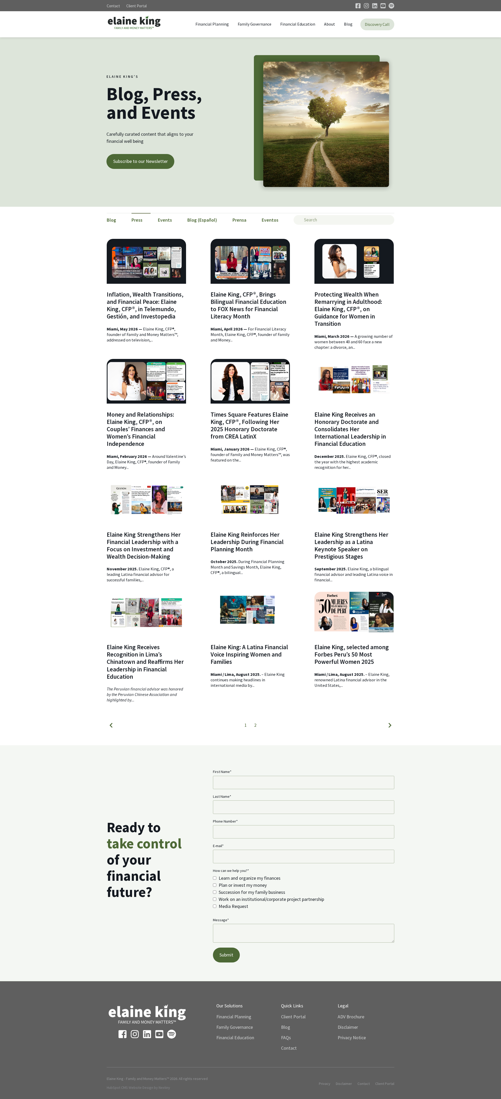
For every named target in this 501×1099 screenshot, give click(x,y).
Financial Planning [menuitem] (233, 1017)
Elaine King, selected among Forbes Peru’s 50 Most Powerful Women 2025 (351, 654)
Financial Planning (212, 24)
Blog (348, 24)
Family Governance (254, 24)
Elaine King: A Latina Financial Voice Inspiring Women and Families (249, 654)
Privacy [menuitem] (324, 1083)
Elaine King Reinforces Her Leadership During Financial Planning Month (247, 542)
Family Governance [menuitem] (234, 1027)
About (329, 24)
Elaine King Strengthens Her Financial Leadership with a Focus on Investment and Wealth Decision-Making (144, 545)
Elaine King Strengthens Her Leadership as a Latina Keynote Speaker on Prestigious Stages (351, 545)
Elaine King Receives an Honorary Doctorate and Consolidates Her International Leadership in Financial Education (350, 429)
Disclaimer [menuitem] (348, 1027)
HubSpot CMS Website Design (130, 1087)
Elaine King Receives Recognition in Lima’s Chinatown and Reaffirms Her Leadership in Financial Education (145, 661)
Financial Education (297, 24)
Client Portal (136, 5)
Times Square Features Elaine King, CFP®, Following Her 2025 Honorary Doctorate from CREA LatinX (249, 425)
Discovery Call (377, 24)
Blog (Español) (202, 220)
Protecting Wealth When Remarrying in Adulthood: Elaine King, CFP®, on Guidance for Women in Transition (348, 309)
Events (165, 220)
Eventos (270, 220)
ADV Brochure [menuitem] (351, 1017)
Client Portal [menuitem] (293, 1017)
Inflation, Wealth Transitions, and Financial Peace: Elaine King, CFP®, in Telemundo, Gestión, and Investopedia (145, 305)
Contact (113, 5)
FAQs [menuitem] (286, 1038)
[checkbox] (303, 892)
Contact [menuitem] (289, 1048)
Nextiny (164, 1087)
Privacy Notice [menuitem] (352, 1038)
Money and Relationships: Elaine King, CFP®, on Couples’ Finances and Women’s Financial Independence (140, 429)
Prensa (239, 220)
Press (137, 220)
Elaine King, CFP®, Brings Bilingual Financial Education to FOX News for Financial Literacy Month (248, 305)
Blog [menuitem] (285, 1027)
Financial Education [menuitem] (235, 1038)
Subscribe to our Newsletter (140, 161)
